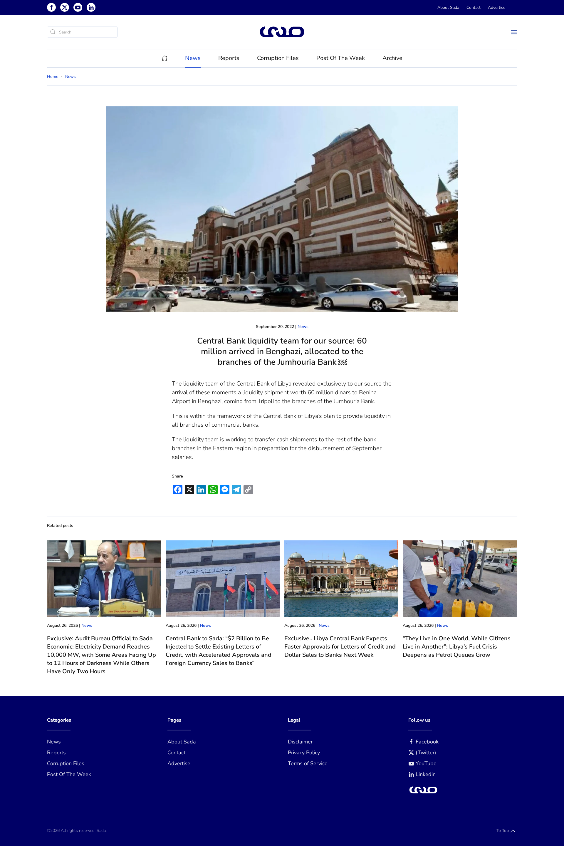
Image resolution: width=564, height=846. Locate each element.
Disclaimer (300, 741)
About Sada (448, 7)
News (303, 326)
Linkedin (426, 774)
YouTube (426, 763)
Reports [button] (228, 58)
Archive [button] (392, 58)
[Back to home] (282, 31)
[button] (514, 32)
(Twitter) (426, 752)
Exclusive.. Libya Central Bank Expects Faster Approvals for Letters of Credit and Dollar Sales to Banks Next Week (340, 646)
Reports (56, 752)
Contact (473, 7)
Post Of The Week (340, 58)
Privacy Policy (304, 752)
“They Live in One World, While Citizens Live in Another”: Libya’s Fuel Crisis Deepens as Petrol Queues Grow (457, 646)
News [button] (193, 58)
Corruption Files (278, 58)
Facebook (427, 741)
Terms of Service (308, 763)
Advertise (496, 7)
